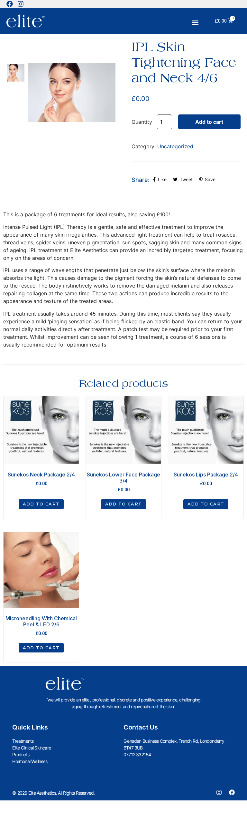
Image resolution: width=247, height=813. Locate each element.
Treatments (22, 741)
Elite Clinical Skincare (31, 747)
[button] (195, 22)
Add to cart (209, 122)
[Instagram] (20, 4)
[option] (15, 72)
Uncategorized (175, 146)
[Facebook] (9, 4)
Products (20, 754)
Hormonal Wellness (29, 761)
